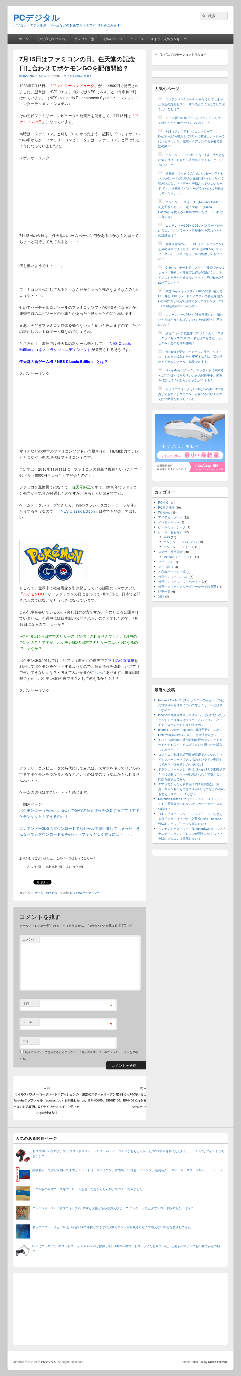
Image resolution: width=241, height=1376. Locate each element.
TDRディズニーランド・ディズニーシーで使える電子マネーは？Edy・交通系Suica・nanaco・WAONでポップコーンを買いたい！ (191, 819)
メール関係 (165, 566)
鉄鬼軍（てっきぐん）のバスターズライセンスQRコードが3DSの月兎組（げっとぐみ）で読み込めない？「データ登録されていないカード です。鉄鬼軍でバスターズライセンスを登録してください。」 (191, 183)
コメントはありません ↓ (79, 76)
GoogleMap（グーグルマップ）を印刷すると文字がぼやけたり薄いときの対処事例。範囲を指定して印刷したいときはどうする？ (191, 375)
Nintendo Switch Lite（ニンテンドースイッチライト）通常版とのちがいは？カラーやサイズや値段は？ (190, 804)
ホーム (23, 38)
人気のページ (112, 38)
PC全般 (163, 502)
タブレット (165, 562)
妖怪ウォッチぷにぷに (173, 576)
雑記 (161, 596)
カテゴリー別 (84, 38)
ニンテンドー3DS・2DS (180, 542)
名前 (26, 1003)
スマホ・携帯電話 (170, 551)
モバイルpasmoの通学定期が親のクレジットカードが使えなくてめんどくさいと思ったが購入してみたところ (190, 744)
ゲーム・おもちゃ (46, 893)
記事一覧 (164, 591)
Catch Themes (218, 1362)
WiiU (167, 537)
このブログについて (51, 38)
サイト (27, 1041)
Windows (164, 512)
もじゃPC (44, 76)
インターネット (169, 522)
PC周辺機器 (166, 507)
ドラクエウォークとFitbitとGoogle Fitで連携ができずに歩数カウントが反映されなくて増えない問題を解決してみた (190, 394)
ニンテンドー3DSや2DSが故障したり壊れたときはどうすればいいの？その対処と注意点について (190, 319)
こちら (96, 672)
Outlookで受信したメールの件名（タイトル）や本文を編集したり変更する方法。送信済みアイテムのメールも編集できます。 (190, 356)
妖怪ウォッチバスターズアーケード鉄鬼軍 (187, 586)
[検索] (203, 16)
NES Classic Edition (78, 511)
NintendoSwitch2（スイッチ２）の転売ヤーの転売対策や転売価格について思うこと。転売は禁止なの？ (191, 705)
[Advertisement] (80, 194)
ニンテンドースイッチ (179, 547)
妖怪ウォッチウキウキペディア (179, 581)
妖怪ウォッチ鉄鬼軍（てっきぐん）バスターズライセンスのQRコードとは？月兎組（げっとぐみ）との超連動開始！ (191, 338)
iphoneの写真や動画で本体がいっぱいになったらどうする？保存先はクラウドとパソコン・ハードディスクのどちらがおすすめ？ (191, 720)
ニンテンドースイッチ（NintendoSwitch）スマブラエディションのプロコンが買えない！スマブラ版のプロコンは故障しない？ (191, 833)
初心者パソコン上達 (172, 571)
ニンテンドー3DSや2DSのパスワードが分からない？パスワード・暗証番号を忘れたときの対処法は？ (190, 230)
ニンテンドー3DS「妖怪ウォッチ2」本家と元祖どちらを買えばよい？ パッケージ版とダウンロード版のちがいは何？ (113, 1208)
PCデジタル (36, 17)
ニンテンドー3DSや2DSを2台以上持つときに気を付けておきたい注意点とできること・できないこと (191, 159)
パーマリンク (91, 893)
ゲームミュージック (172, 527)
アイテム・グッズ (170, 517)
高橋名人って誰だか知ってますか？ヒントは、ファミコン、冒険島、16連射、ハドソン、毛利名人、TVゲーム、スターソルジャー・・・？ (127, 1170)
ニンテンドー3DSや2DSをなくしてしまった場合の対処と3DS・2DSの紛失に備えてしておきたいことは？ (191, 104)
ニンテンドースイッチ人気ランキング (159, 38)
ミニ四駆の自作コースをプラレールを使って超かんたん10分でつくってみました (87, 1189)
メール (27, 1022)
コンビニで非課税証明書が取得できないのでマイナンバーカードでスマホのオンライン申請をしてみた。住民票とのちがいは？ (190, 759)
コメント (29, 939)
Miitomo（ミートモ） (178, 557)
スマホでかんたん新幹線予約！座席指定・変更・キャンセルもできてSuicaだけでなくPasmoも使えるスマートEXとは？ (191, 789)
